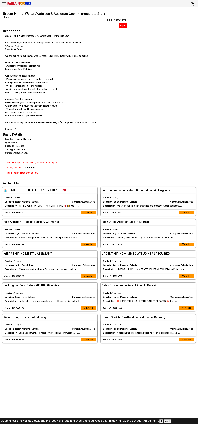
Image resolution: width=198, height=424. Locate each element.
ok (161, 421)
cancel (167, 421)
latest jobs (29, 167)
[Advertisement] (165, 95)
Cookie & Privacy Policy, (110, 420)
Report (122, 26)
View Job (88, 212)
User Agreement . (148, 420)
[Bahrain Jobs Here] (19, 4)
